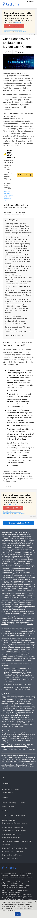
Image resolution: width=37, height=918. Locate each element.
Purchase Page (20, 765)
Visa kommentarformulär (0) (18, 523)
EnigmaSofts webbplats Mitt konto (20, 689)
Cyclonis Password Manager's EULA (13, 827)
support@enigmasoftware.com (9, 688)
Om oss (4, 815)
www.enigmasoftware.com (16, 668)
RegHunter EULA (7, 844)
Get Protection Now (23, 174)
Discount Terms (9, 765)
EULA (10, 31)
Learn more (19, 22)
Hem (3, 777)
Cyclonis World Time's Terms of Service (14, 830)
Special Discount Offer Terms (11, 837)
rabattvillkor (4, 624)
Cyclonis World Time (8, 792)
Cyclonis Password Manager (10, 789)
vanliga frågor (19, 748)
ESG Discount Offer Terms (10, 858)
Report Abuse (20, 815)
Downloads (21, 803)
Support (5, 797)
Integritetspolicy (7, 834)
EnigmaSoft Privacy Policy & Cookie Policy (14, 848)
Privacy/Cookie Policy (20, 31)
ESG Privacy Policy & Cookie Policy (12, 851)
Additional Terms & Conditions (11, 841)
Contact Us (11, 815)
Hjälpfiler (4, 803)
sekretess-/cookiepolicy (20, 622)
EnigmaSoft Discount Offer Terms (12, 855)
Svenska (20, 52)
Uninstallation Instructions (27, 766)
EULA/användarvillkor (7, 622)
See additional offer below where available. (8, 193)
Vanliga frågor (29, 590)
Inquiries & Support (8, 806)
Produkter (5, 784)
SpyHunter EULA (27, 841)
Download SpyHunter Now (14, 26)
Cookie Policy (17, 834)
